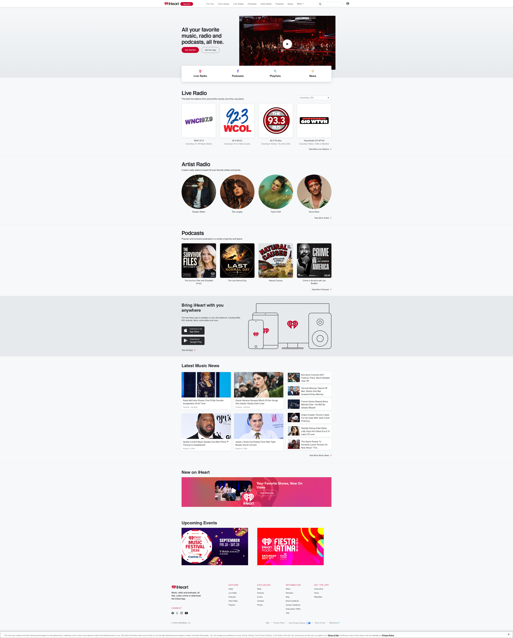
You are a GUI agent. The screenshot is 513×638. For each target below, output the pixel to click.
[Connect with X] (177, 613)
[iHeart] (172, 4)
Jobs (287, 613)
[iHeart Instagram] (181, 613)
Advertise (289, 593)
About (288, 589)
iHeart (231, 589)
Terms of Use (320, 622)
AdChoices (333, 622)
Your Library (223, 3)
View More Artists (321, 218)
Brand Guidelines (292, 601)
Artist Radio (266, 3)
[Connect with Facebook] (173, 613)
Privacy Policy (279, 622)
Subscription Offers (293, 609)
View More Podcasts (320, 289)
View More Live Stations (319, 149)
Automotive (318, 589)
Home (316, 593)
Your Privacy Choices (297, 623)
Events (260, 597)
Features (260, 593)
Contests (260, 601)
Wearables (318, 597)
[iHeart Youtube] (186, 613)
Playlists (280, 3)
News (290, 3)
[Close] (509, 634)
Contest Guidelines (293, 605)
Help (267, 622)
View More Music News (319, 455)
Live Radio (238, 3)
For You (210, 3)
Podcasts (252, 3)
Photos (260, 605)
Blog (287, 597)
